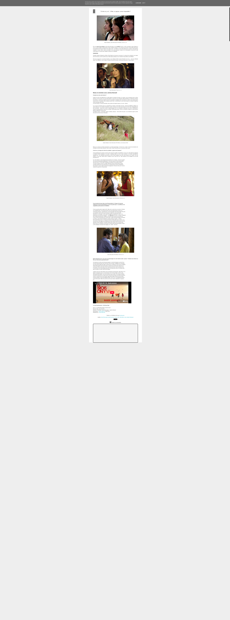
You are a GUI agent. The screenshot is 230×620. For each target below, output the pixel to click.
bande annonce (111, 317)
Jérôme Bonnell (102, 311)
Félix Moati (122, 317)
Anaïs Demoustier (104, 317)
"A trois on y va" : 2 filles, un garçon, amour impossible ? (115, 11)
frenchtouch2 (121, 315)
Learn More (138, 2)
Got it (143, 2)
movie (125, 317)
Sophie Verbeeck (130, 317)
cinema (116, 317)
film (118, 317)
